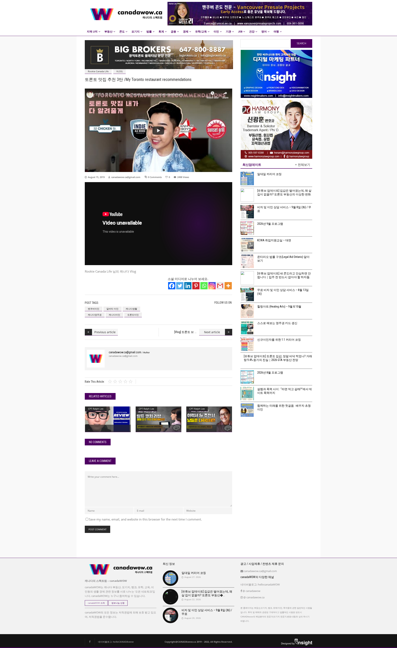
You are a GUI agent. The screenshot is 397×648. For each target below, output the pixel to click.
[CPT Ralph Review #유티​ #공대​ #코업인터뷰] (158, 419)
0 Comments (155, 177)
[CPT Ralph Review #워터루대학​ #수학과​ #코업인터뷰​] (108, 419)
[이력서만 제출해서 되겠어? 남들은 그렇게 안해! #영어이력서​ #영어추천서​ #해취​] (209, 419)
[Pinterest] (196, 285)
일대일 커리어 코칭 (269, 174)
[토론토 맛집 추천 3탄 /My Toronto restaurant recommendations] (96, 359)
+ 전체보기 (302, 164)
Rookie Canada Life (98, 71)
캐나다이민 (114, 314)
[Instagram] (212, 285)
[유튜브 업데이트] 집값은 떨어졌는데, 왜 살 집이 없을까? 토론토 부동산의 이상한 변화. (284, 192)
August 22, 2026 (192, 599)
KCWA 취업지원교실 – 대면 (274, 240)
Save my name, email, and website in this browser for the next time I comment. (145, 519)
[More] (228, 285)
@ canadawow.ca (253, 597)
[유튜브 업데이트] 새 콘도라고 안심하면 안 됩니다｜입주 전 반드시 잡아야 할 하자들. (284, 275)
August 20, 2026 (192, 618)
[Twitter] (179, 285)
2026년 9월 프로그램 (270, 223)
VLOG (119, 71)
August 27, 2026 (192, 577)
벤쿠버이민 (93, 308)
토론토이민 (133, 314)
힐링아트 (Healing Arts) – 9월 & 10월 (279, 306)
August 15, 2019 (96, 177)
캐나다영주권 (95, 314)
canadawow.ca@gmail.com (125, 177)
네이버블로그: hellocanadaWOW (260, 584)
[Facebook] (171, 285)
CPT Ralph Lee (95, 408)
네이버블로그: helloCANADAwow (114, 641)
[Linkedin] (187, 285)
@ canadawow (251, 591)
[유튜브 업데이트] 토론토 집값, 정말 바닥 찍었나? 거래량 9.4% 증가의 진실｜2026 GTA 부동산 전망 (278, 358)
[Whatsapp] (204, 285)
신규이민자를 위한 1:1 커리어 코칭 (279, 339)
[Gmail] (220, 285)
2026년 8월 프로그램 (270, 372)
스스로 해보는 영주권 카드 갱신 (277, 323)
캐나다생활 (131, 308)
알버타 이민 (112, 308)
